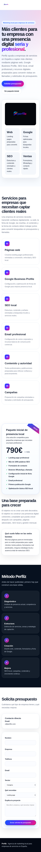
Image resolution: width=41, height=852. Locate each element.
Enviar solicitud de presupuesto (20, 822)
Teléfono (8, 759)
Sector (7, 780)
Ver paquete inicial (11, 91)
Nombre (8, 738)
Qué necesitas (10, 790)
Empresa (8, 749)
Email (7, 770)
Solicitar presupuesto (12, 84)
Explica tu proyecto (12, 800)
